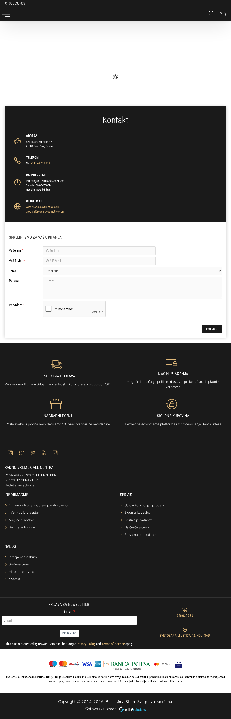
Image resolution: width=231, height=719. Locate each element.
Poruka (14, 281)
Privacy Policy (86, 644)
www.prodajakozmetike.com (43, 207)
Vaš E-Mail (16, 261)
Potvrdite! (15, 305)
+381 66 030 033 (40, 163)
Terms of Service (113, 644)
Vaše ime (15, 250)
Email (68, 611)
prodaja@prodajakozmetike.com (45, 211)
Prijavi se (69, 633)
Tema (12, 271)
